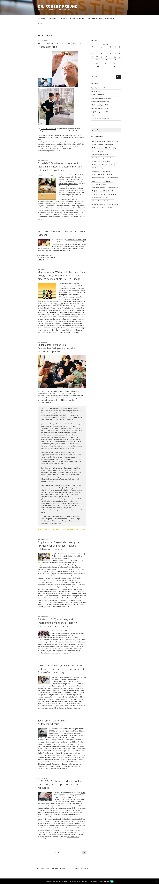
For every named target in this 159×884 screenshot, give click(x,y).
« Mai (97, 66)
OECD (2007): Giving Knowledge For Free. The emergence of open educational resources (61, 784)
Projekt (105, 184)
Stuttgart (95, 194)
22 (110, 60)
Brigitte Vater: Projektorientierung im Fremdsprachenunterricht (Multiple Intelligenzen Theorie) (58, 545)
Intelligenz (110, 158)
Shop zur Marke (110, 18)
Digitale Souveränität (95, 18)
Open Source (96, 181)
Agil (93, 141)
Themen (62, 18)
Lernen (110, 168)
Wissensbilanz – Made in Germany (62, 308)
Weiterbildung (96, 197)
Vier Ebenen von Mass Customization (51, 751)
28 (106, 63)
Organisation (96, 184)
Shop (92, 115)
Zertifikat (95, 207)
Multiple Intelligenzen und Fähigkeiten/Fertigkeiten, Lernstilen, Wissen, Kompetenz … (57, 348)
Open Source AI (107, 181)
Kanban (94, 161)
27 (101, 63)
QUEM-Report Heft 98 (48, 129)
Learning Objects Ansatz (61, 686)
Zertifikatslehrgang (106, 207)
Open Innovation (113, 178)
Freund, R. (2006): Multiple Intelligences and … (53, 602)
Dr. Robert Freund (58, 6)
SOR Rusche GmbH (44, 257)
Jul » (115, 66)
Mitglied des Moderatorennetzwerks (56, 312)
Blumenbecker (43, 255)
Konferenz (105, 164)
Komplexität (96, 164)
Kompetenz (106, 161)
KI (99, 161)
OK (112, 881)
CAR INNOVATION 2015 (58, 768)
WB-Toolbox (59, 303)
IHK (93, 151)
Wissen (105, 197)
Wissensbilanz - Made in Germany (102, 201)
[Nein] (157, 881)
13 (101, 57)
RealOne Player (64, 251)
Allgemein (94, 91)
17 (119, 57)
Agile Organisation (97, 88)
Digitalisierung (109, 144)
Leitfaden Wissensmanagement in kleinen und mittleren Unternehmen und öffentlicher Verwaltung (71, 181)
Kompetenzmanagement (99, 101)
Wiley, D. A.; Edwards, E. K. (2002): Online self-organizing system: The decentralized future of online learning (61, 669)
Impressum (76, 868)
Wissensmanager (113, 204)
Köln (112, 164)
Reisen (40, 23)
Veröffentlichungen (76, 18)
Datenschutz (85, 868)
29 (110, 63)
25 (92, 63)
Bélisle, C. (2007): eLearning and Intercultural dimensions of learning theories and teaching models (57, 622)
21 (106, 60)
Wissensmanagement (98, 119)
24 (119, 60)
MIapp (71, 600)
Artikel (54, 556)
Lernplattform (96, 171)
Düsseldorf (108, 148)
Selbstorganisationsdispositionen (73, 697)
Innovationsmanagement (99, 98)
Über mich (51, 18)
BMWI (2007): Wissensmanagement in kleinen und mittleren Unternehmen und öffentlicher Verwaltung (60, 166)
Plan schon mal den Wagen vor (70, 729)
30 (115, 63)
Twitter (102, 194)
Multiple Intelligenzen (97, 108)
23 (115, 60)
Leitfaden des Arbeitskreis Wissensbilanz (67, 301)
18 (92, 60)
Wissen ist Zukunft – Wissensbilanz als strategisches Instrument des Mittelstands (72, 295)
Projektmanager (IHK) (99, 191)
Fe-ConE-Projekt (61, 631)
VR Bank (41, 259)
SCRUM (110, 191)
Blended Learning (96, 94)
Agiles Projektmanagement (105, 141)
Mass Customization (98, 174)
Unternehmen (111, 194)
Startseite (41, 18)
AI (117, 141)
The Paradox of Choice (77, 757)
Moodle (109, 174)
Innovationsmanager (98, 158)
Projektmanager (113, 187)
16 (115, 57)
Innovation (100, 151)
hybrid (116, 148)
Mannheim (106, 171)
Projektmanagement (97, 112)
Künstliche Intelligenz (97, 105)
